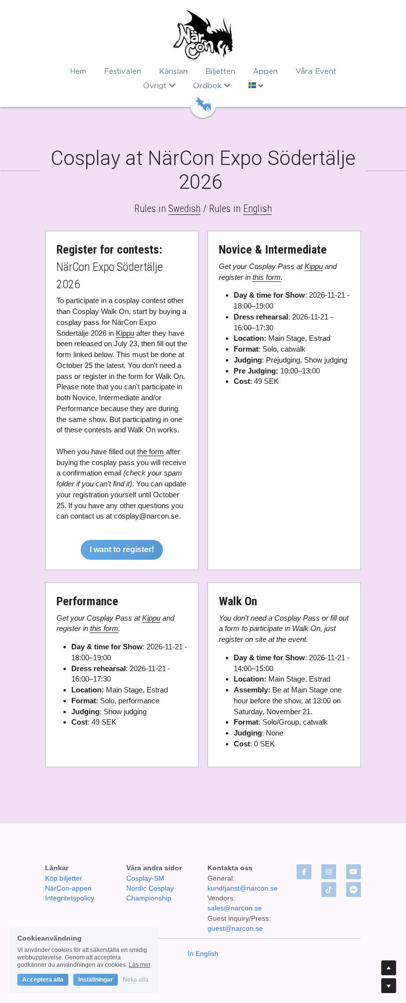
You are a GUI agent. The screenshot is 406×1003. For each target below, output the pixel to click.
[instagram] (328, 871)
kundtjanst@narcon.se (242, 888)
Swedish (184, 208)
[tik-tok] (328, 889)
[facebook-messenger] (353, 889)
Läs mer (140, 964)
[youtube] (353, 871)
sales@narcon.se (234, 908)
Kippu (125, 333)
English (257, 208)
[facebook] (304, 871)
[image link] (203, 34)
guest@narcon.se (236, 928)
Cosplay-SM (145, 878)
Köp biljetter (63, 878)
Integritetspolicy (69, 898)
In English (203, 953)
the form (150, 451)
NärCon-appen (68, 888)
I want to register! (122, 549)
